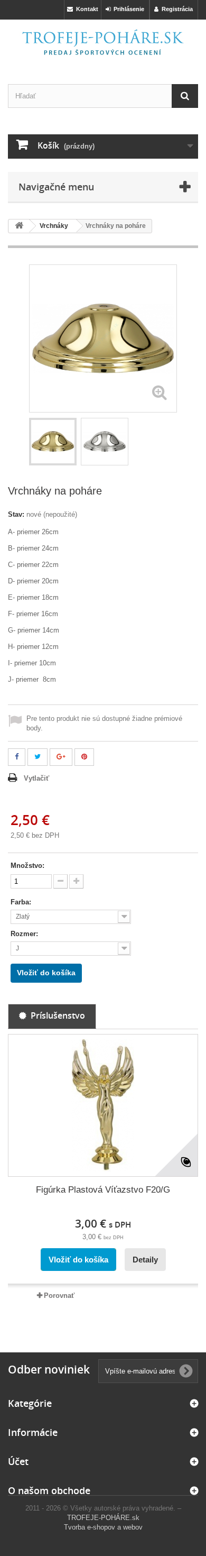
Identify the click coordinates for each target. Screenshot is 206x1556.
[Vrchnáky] (53, 441)
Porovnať (59, 1295)
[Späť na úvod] (19, 226)
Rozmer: (25, 934)
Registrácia (175, 9)
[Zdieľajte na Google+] (61, 757)
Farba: (22, 902)
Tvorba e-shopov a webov (103, 1527)
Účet (18, 1461)
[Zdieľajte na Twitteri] (37, 757)
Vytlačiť (36, 778)
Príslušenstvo (55, 1015)
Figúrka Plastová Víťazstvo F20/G (103, 1190)
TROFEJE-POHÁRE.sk (103, 1518)
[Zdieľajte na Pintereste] (84, 757)
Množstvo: (27, 865)
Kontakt (85, 9)
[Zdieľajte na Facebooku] (16, 757)
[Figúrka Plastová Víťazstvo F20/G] (103, 1105)
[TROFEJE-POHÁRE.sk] (103, 43)
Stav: (16, 514)
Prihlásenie (127, 9)
